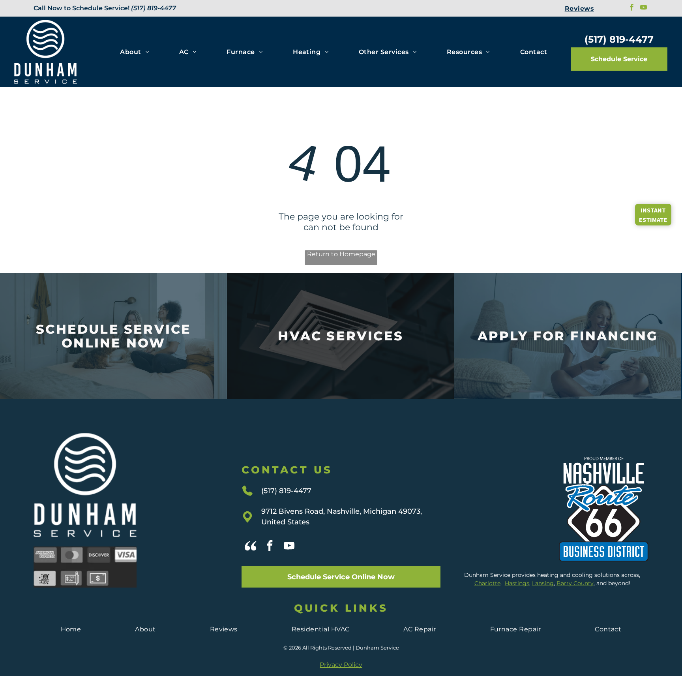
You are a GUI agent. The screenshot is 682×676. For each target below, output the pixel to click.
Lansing (543, 583)
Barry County (575, 583)
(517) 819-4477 (153, 8)
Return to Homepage (341, 254)
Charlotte (487, 583)
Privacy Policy (341, 664)
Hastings (517, 583)
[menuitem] (579, 8)
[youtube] (643, 8)
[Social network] (250, 546)
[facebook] (632, 8)
